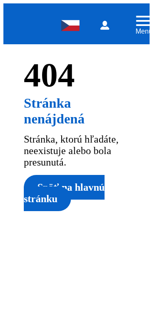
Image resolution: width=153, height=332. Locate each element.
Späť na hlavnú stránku (64, 193)
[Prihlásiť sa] (105, 25)
